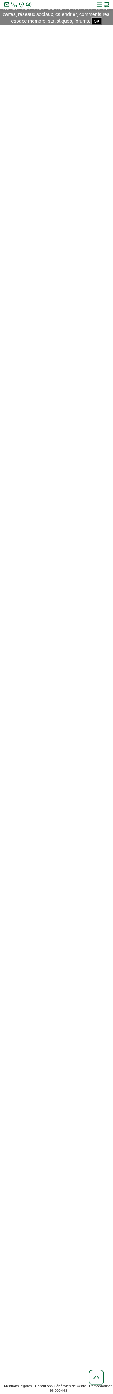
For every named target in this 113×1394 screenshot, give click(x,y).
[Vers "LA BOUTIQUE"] (84, 930)
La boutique (68, 232)
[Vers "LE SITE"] (30, 930)
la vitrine (77, 167)
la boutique (78, 189)
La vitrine (42, 232)
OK (96, 21)
